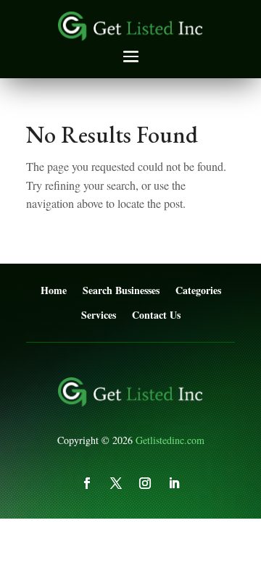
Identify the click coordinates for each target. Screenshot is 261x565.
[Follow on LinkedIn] (174, 483)
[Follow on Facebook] (87, 483)
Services (98, 315)
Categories (198, 291)
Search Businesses (121, 291)
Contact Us (156, 315)
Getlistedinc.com (170, 440)
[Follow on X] (116, 483)
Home (54, 291)
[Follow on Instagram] (145, 483)
